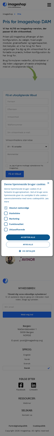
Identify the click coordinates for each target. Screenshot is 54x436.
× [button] (48, 183)
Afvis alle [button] (28, 244)
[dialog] (27, 218)
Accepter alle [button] (28, 237)
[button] (27, 251)
